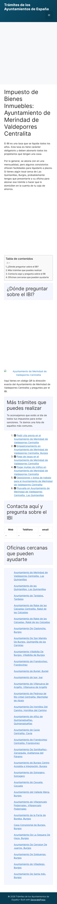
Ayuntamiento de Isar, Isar (28, 677)
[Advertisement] (28, 51)
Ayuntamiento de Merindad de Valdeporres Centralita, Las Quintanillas (31, 576)
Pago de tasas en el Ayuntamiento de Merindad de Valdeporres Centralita (31, 460)
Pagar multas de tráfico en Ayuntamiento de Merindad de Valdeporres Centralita (31, 471)
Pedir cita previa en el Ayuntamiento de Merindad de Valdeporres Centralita (31, 439)
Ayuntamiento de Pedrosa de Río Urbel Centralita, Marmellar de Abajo (31, 697)
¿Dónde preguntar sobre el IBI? (23, 266)
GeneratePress (38, 899)
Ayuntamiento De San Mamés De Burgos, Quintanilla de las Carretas (30, 642)
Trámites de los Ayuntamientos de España (26, 7)
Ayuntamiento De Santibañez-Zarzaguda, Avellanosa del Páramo (30, 753)
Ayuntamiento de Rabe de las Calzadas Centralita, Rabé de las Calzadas (30, 609)
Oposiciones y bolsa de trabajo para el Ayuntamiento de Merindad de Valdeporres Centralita (33, 481)
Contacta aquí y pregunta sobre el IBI (27, 274)
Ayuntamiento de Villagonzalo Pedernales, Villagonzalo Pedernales (30, 805)
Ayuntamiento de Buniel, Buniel (31, 671)
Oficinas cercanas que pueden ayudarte (28, 277)
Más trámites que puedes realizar (25, 270)
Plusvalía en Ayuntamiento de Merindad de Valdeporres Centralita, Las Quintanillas (32, 492)
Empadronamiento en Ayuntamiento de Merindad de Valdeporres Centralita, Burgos (31, 449)
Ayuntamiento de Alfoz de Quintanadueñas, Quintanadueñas (28, 720)
